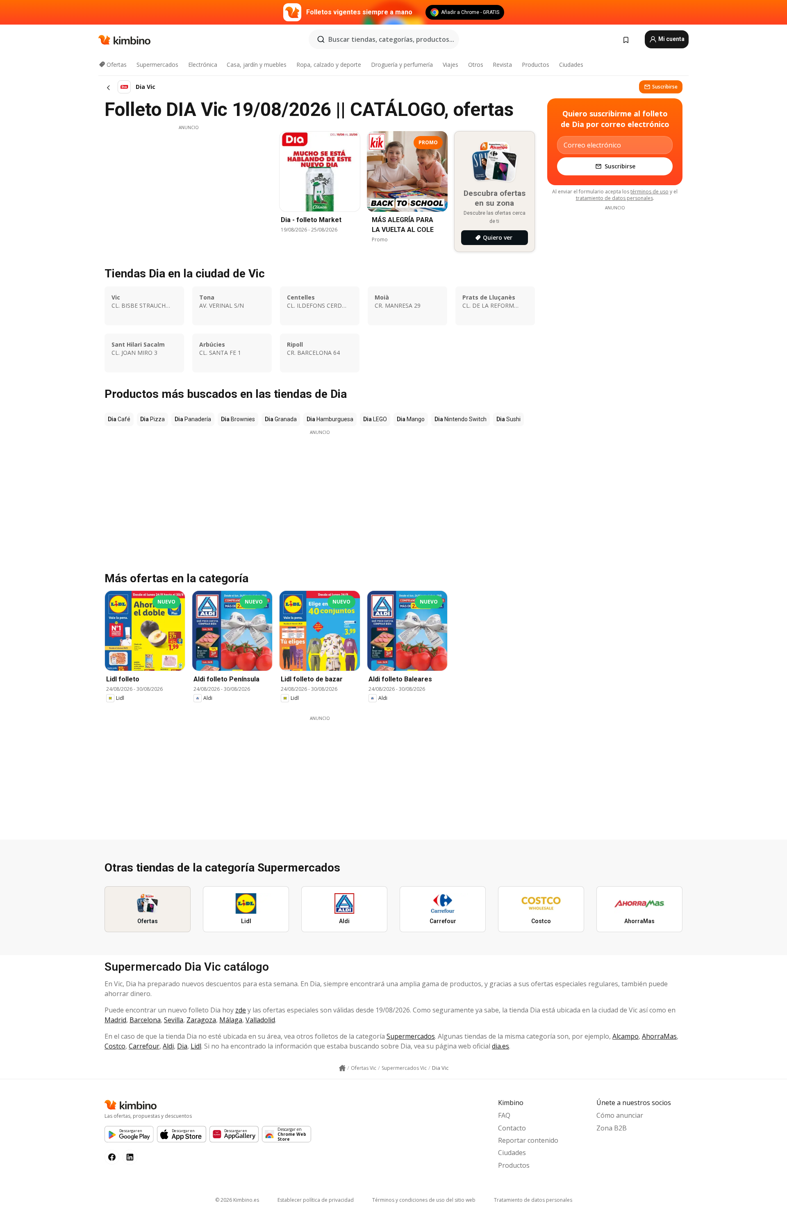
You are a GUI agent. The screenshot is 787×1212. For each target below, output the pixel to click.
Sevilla (173, 1019)
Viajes (450, 64)
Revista (502, 64)
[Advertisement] (188, 188)
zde (240, 1010)
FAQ (504, 1115)
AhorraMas (659, 1036)
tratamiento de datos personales (614, 198)
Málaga (230, 1019)
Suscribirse (665, 86)
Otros (475, 64)
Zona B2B (611, 1128)
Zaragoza (201, 1019)
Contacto (512, 1128)
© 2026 (237, 1199)
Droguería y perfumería (402, 64)
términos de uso (649, 191)
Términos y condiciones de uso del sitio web (423, 1199)
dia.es (500, 1046)
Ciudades (571, 64)
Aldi (168, 1046)
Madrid (115, 1019)
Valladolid (260, 1019)
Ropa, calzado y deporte (328, 64)
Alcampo (625, 1036)
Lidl (196, 1046)
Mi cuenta (671, 39)
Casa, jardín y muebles (257, 64)
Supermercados (157, 64)
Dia (182, 1046)
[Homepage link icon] (342, 1068)
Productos (535, 64)
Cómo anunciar (619, 1115)
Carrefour (144, 1046)
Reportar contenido (528, 1140)
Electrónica (202, 64)
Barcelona (145, 1019)
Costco (115, 1046)
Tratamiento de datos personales (533, 1199)
